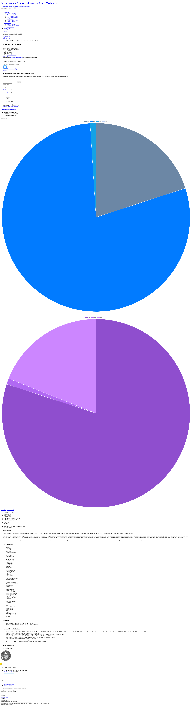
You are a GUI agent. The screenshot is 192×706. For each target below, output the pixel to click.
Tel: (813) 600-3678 (8, 671)
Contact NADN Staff (9, 673)
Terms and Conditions (9, 684)
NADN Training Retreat (12, 20)
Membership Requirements (13, 14)
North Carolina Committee (13, 16)
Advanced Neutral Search (13, 25)
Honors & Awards (11, 21)
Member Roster (7, 23)
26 (7, 92)
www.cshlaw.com (11, 55)
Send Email (5, 56)
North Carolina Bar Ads (12, 17)
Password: (3, 695)
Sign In (5, 31)
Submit (19, 82)
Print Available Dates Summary (10, 106)
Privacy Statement (8, 685)
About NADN (7, 12)
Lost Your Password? (6, 697)
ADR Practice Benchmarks (9, 109)
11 (5, 89)
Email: (2, 694)
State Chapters (10, 19)
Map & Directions (7, 37)
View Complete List (11, 24)
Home (5, 10)
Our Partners (7, 29)
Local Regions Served (7, 510)
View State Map (10, 27)
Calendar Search (7, 28)
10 (3, 89)
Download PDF (6, 38)
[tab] (96, 109)
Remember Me (5, 700)
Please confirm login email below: (9, 701)
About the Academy (11, 13)
